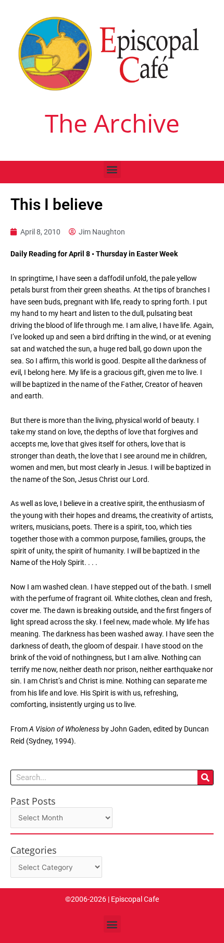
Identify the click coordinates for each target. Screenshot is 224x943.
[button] (112, 169)
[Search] (205, 777)
